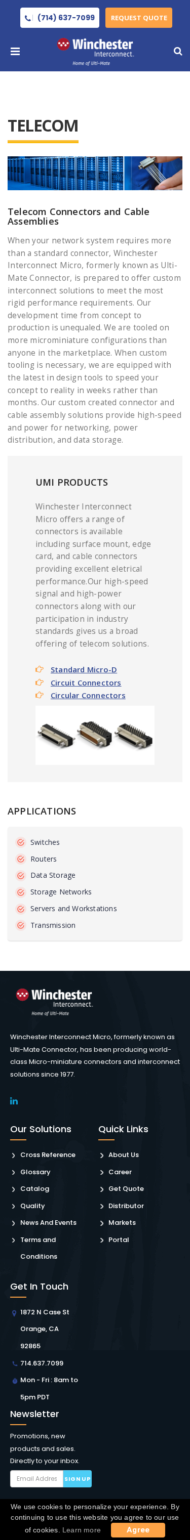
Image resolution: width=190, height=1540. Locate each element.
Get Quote (126, 1188)
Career (120, 1172)
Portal (118, 1240)
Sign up (77, 1479)
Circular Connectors (88, 695)
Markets (122, 1222)
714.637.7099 (41, 1363)
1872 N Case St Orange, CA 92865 (44, 1329)
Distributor (126, 1206)
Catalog (34, 1188)
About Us (123, 1155)
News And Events (48, 1222)
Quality (32, 1206)
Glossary (35, 1172)
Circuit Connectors (86, 682)
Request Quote (139, 17)
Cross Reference (47, 1155)
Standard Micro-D (84, 669)
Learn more (81, 1530)
